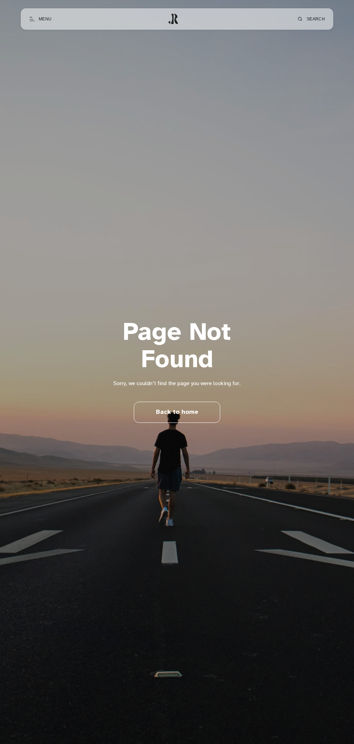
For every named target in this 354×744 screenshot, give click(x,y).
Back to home (177, 412)
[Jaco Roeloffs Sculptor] (174, 19)
